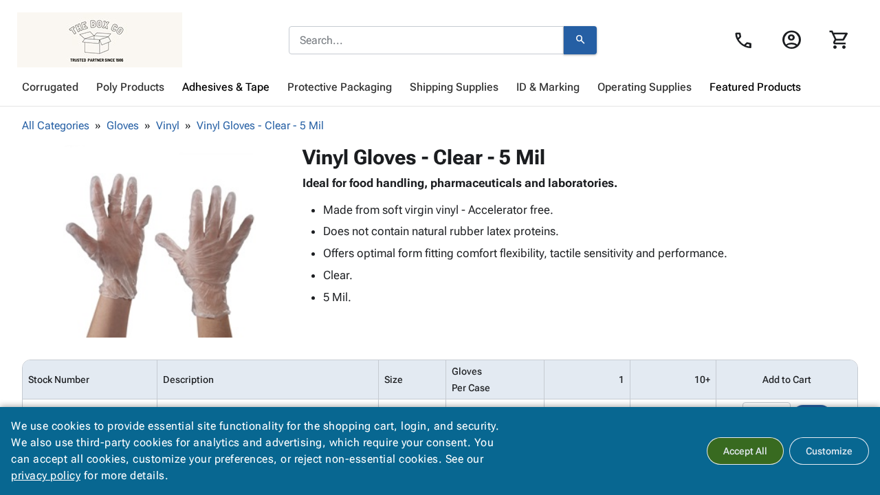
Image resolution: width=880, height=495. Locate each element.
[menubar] (440, 87)
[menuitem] (50, 87)
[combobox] (426, 40)
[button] (159, 241)
